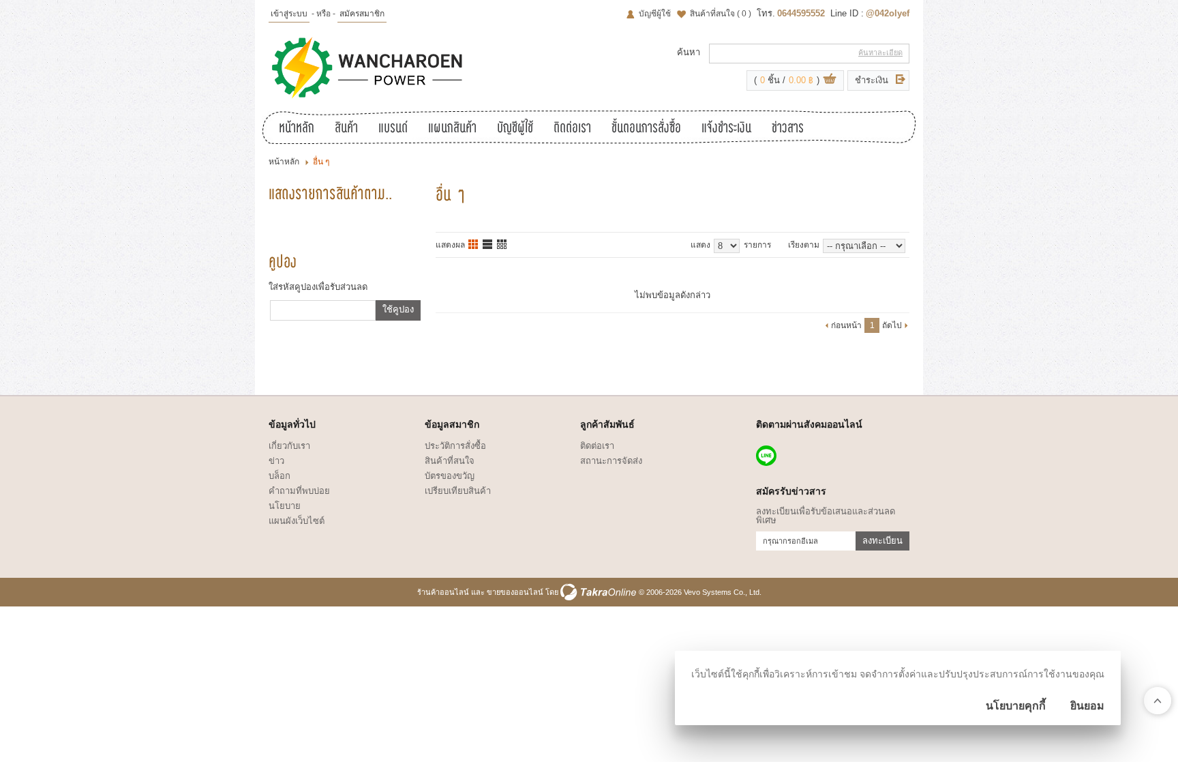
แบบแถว (488, 244)
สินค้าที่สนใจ (720, 13)
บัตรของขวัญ (449, 476)
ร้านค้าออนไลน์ (443, 592)
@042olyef (887, 13)
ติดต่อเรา (572, 129)
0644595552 (801, 13)
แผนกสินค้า (452, 129)
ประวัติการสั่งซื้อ (455, 446)
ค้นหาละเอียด (880, 52)
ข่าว (276, 461)
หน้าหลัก (296, 129)
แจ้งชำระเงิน (726, 129)
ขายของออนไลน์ (515, 592)
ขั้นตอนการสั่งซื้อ (646, 129)
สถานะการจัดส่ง (611, 461)
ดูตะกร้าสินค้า (829, 81)
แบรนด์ (393, 129)
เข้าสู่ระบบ (289, 13)
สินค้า (346, 129)
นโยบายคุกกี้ (1016, 706)
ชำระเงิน (871, 80)
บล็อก (279, 476)
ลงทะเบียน (882, 541)
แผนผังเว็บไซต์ (296, 521)
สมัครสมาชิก (361, 13)
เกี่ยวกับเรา (289, 446)
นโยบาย (285, 506)
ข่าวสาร (788, 129)
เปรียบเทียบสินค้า (458, 491)
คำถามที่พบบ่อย (299, 491)
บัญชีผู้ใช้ (655, 13)
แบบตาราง (502, 244)
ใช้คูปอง (398, 309)
